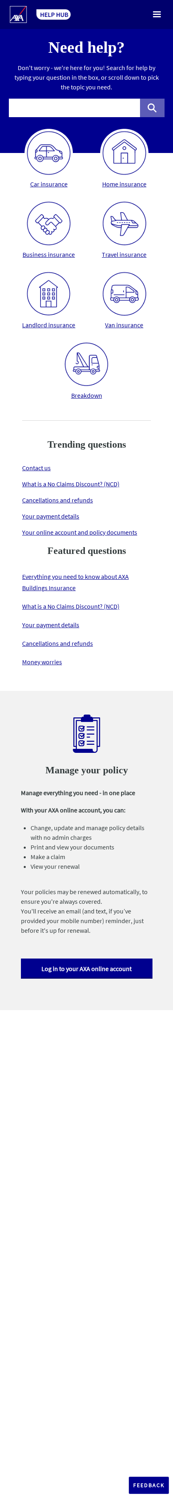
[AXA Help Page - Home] (40, 14)
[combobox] (74, 108)
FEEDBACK (149, 1485)
